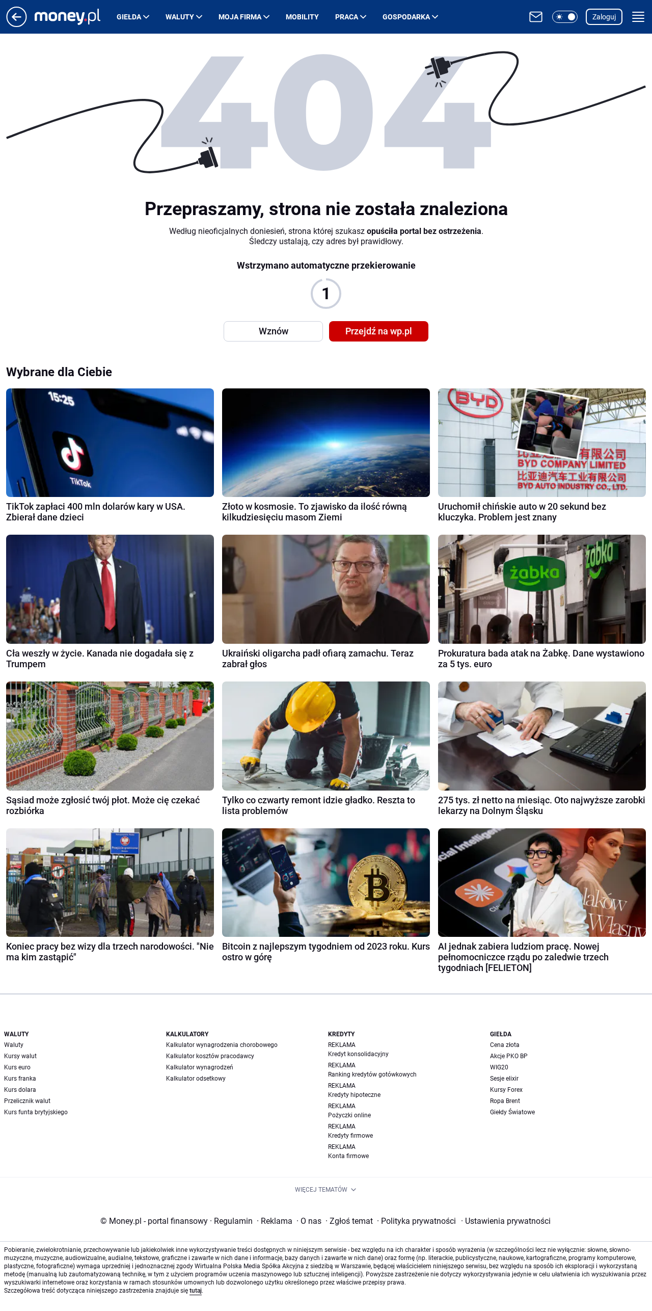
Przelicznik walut (27, 1101)
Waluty (180, 17)
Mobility (302, 17)
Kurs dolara (20, 1089)
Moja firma (240, 17)
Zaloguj (604, 17)
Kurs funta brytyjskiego (36, 1112)
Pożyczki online (349, 1115)
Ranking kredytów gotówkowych (372, 1074)
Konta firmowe (348, 1156)
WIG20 (499, 1067)
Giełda (129, 17)
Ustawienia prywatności (506, 1221)
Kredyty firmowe (350, 1135)
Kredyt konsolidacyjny (358, 1054)
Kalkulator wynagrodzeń (199, 1067)
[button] (565, 17)
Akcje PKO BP (509, 1056)
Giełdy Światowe (512, 1112)
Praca (346, 17)
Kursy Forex (506, 1089)
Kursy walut (20, 1056)
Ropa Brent (505, 1101)
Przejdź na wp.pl (378, 331)
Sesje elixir (504, 1078)
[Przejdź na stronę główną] (16, 24)
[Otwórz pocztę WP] (536, 17)
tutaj (195, 1290)
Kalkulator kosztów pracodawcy (210, 1056)
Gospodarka (406, 17)
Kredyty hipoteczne (354, 1094)
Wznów (273, 331)
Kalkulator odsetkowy (196, 1078)
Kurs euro (17, 1067)
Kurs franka (20, 1078)
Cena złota (505, 1044)
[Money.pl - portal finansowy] (76, 17)
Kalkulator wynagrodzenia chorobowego (222, 1044)
